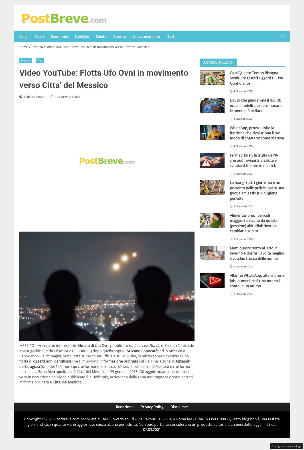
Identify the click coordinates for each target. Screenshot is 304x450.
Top (39, 60)
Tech (171, 36)
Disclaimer (179, 406)
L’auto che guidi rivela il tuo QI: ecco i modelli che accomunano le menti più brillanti (256, 105)
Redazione (125, 406)
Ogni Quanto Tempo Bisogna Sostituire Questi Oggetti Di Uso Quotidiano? (256, 78)
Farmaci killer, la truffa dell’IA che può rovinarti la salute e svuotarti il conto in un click (254, 160)
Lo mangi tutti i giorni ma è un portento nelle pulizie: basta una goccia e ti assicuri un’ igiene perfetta (257, 190)
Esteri (39, 36)
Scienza (119, 36)
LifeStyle (82, 36)
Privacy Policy (152, 406)
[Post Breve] (63, 17)
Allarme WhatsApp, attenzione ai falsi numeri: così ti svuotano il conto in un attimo (257, 280)
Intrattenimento (146, 36)
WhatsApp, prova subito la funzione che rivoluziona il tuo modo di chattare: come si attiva (257, 133)
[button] (283, 36)
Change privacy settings (286, 446)
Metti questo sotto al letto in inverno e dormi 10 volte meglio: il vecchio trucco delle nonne (257, 253)
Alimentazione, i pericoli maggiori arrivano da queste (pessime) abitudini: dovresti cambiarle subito (254, 223)
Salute (101, 36)
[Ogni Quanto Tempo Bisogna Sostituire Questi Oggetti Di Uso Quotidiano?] (212, 77)
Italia (23, 36)
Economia (59, 36)
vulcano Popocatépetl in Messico (154, 350)
